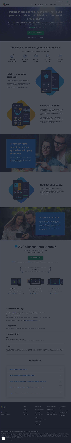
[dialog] (35, 221)
